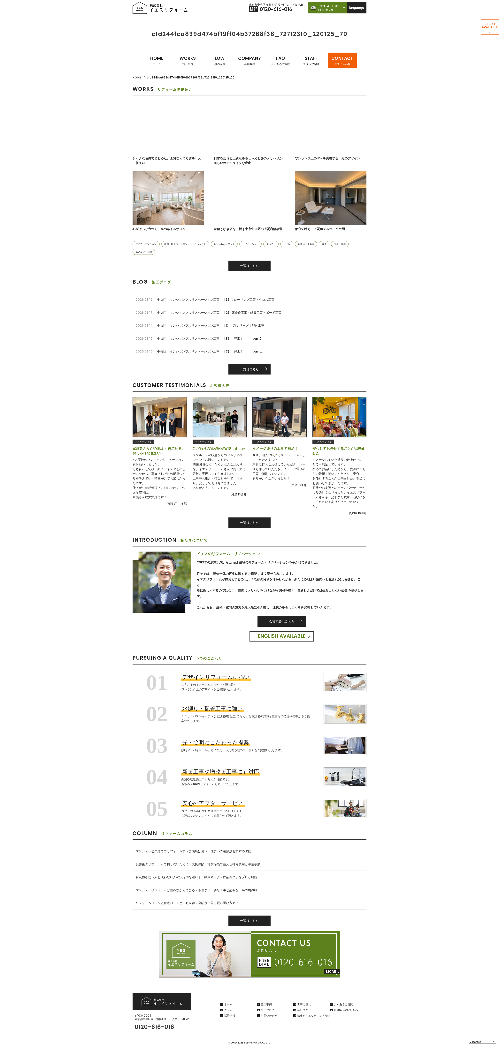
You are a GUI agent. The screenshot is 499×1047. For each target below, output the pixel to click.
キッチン (271, 244)
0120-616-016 (154, 1027)
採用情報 (229, 1015)
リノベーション (250, 244)
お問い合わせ (269, 1015)
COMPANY (249, 60)
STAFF (311, 60)
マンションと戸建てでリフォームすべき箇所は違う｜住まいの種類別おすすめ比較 (193, 851)
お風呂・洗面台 (306, 244)
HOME (156, 60)
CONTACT (342, 60)
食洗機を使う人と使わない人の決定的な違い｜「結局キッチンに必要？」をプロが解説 (196, 877)
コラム (228, 1010)
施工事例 (266, 1004)
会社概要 (302, 1010)
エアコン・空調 (143, 251)
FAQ (280, 60)
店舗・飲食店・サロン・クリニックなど (185, 244)
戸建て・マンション (146, 244)
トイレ (286, 244)
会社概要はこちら (281, 621)
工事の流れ (304, 1004)
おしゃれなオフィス (224, 244)
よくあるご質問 (343, 1004)
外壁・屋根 (340, 244)
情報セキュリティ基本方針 (313, 1015)
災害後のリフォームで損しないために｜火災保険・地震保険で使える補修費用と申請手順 (198, 864)
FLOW (218, 60)
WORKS (188, 60)
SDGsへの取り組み (346, 1010)
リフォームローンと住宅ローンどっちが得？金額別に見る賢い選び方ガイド (189, 903)
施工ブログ (267, 1010)
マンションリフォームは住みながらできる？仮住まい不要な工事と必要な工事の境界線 (196, 890)
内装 (324, 244)
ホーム (228, 1004)
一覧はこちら (249, 266)
